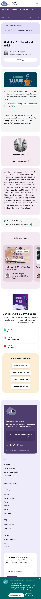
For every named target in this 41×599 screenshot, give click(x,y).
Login (29, 595)
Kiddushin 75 (11, 42)
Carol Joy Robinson (25, 426)
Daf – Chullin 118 (9, 9)
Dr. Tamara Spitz (18, 274)
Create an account (16, 595)
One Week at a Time (22, 251)
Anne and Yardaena (17, 52)
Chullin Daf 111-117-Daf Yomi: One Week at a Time (17, 268)
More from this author (19, 161)
